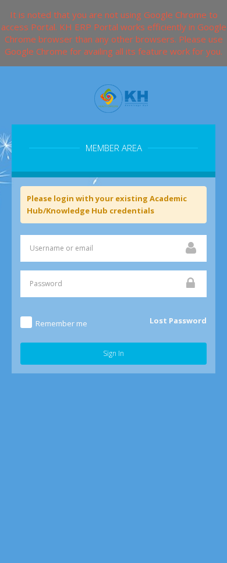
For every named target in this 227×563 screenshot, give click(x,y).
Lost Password (178, 320)
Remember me (61, 323)
